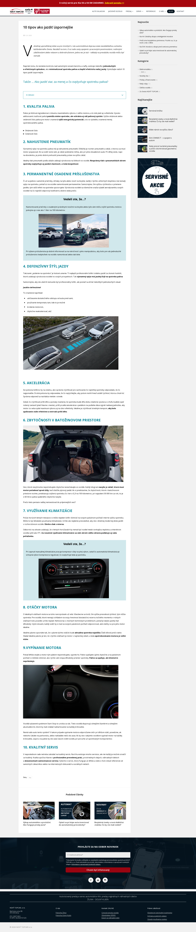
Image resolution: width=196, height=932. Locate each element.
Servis (138, 11)
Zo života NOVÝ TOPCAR (149, 91)
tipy (30, 777)
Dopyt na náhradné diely (110, 918)
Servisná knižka (155, 110)
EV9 (142, 72)
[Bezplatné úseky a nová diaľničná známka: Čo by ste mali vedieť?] (110, 810)
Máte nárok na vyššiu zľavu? (161, 129)
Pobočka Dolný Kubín (63, 915)
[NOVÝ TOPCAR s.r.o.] (30, 11)
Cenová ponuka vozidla (110, 913)
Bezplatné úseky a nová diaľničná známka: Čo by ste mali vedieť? (109, 823)
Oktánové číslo (31, 130)
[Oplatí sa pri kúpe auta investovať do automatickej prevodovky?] (74, 810)
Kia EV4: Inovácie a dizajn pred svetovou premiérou (158, 46)
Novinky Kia (144, 76)
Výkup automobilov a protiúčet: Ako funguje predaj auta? (37, 823)
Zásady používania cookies (157, 919)
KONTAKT (180, 11)
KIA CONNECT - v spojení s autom (160, 139)
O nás (161, 11)
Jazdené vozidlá (115, 11)
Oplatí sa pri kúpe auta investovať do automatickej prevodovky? (74, 823)
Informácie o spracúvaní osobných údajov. (86, 864)
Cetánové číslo (31, 134)
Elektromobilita (145, 69)
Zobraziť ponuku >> (114, 2)
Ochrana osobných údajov (157, 916)
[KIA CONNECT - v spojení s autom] (142, 139)
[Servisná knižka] (142, 110)
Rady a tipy (144, 84)
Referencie (151, 11)
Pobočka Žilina (61, 913)
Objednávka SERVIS (109, 915)
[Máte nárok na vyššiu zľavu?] (142, 129)
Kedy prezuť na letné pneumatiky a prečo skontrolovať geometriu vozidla (163, 148)
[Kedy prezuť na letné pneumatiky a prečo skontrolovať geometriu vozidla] (142, 148)
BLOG (171, 11)
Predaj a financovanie (147, 80)
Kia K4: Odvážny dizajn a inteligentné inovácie (156, 36)
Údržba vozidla (145, 87)
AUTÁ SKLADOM (98, 11)
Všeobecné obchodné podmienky (159, 913)
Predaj (128, 11)
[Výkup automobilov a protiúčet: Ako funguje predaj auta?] (39, 810)
